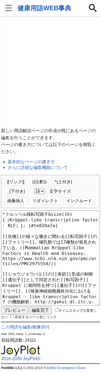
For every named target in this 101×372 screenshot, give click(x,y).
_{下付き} (16, 191)
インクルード (79, 200)
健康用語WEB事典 (44, 8)
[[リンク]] (15, 182)
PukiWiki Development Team (64, 368)
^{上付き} (63, 182)
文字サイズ (60, 191)
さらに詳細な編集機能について (38, 167)
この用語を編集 (16, 327)
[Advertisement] (50, 72)
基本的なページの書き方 (31, 162)
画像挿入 (15, 200)
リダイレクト (45, 200)
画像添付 (41, 327)
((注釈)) (39, 182)
